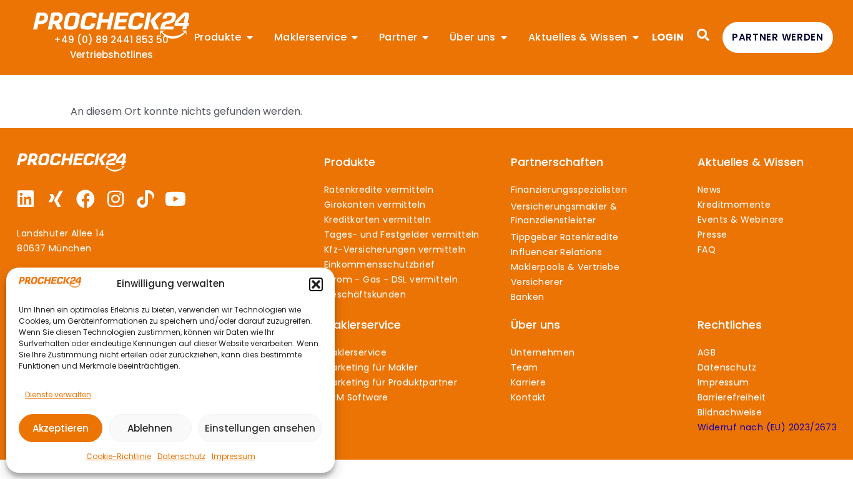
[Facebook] (86, 199)
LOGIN (668, 37)
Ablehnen (149, 428)
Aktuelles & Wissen (751, 162)
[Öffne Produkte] (250, 37)
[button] (316, 284)
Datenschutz (181, 456)
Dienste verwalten (58, 394)
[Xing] (56, 199)
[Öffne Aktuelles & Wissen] (636, 37)
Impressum (233, 456)
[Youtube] (175, 199)
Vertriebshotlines (111, 54)
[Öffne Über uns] (504, 37)
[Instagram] (116, 199)
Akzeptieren (60, 428)
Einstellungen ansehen (260, 428)
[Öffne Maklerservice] (355, 37)
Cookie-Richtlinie (118, 456)
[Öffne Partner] (425, 37)
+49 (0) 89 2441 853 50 (111, 39)
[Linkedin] (26, 199)
